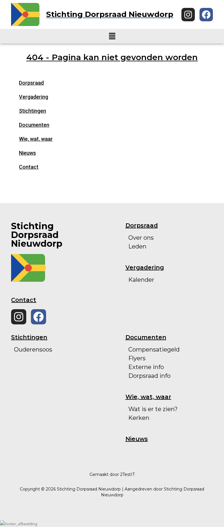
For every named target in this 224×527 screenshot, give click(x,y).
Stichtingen (32, 111)
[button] (112, 36)
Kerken (138, 417)
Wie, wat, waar (36, 139)
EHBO (23, 384)
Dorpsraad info (149, 375)
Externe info (146, 367)
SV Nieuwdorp (35, 375)
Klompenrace (33, 393)
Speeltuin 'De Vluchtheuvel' (54, 367)
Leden (137, 246)
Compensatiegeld (154, 349)
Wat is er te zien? (153, 409)
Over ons (141, 237)
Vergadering (33, 97)
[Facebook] (206, 14)
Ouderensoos (33, 349)
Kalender (141, 279)
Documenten (34, 125)
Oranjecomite (34, 358)
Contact (28, 167)
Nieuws (27, 153)
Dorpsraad (31, 83)
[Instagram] (188, 14)
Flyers (137, 358)
